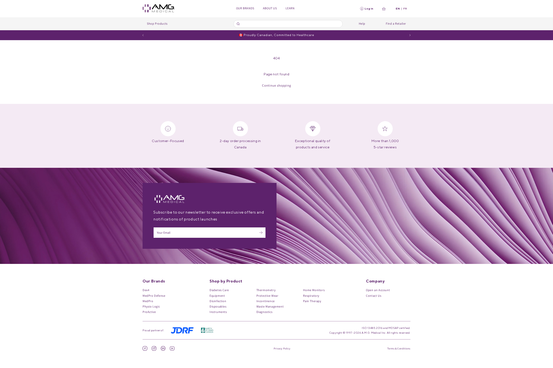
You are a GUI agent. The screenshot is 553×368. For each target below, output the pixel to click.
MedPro (148, 301)
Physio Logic (151, 306)
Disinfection (218, 301)
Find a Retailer (396, 23)
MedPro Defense (154, 296)
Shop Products (157, 23)
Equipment (217, 296)
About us (270, 8)
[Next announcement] (410, 35)
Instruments (218, 312)
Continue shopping (276, 85)
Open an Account (378, 290)
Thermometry (266, 290)
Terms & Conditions (398, 348)
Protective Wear (267, 296)
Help (362, 23)
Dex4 (146, 290)
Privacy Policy (282, 348)
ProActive (149, 312)
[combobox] (288, 24)
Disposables (218, 306)
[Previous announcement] (143, 35)
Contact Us (373, 296)
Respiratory (311, 296)
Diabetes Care (219, 290)
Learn (290, 8)
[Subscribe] (261, 232)
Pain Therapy (312, 301)
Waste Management (270, 306)
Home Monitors (314, 290)
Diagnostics (264, 312)
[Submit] (239, 24)
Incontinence (265, 301)
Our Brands (245, 8)
